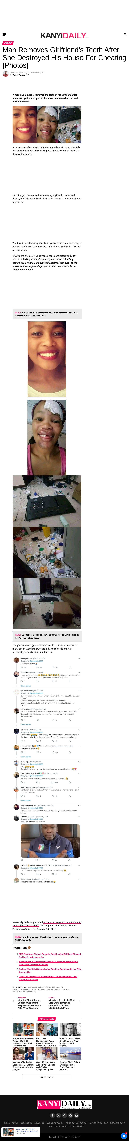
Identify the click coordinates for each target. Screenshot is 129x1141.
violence (32, 992)
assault (33, 987)
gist (35, 989)
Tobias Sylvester (20, 75)
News (58, 989)
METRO (50, 989)
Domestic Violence (22, 989)
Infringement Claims (76, 1123)
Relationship (19, 992)
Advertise (39, 1123)
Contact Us (26, 1123)
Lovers (42, 989)
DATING (60, 987)
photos (66, 989)
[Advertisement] (64, 15)
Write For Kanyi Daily (72, 1126)
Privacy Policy (117, 1123)
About (15, 1123)
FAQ (106, 1123)
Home (7, 1123)
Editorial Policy (55, 1123)
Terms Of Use (95, 1123)
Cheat (42, 987)
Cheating (51, 987)
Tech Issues (54, 1126)
